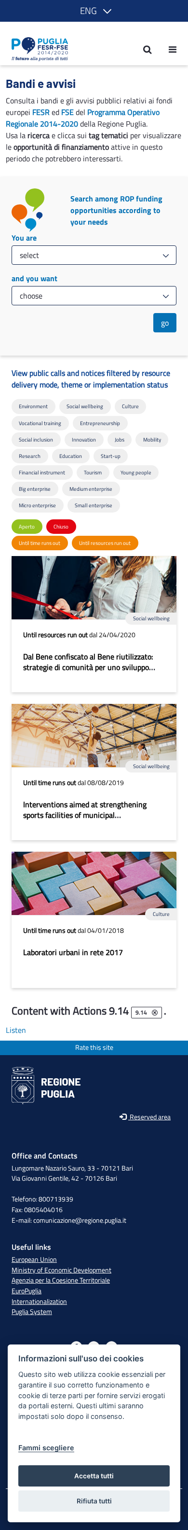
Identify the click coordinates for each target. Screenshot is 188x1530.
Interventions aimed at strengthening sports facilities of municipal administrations (85, 815)
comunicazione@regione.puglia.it (79, 1220)
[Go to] (37, 49)
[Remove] (155, 1012)
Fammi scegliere (46, 1448)
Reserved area (149, 1117)
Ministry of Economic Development (61, 1270)
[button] (94, 11)
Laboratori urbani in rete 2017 (73, 952)
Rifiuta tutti (94, 1501)
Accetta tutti (94, 1476)
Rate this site (94, 1048)
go (165, 323)
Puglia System (32, 1311)
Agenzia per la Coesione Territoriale (61, 1280)
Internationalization (39, 1301)
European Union (34, 1259)
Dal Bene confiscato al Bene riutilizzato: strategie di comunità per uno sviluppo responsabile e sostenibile (88, 667)
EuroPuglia (26, 1291)
